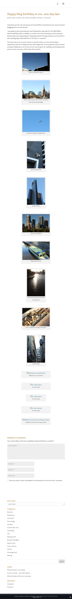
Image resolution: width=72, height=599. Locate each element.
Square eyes (11, 543)
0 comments (47, 18)
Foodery (10, 524)
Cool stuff (10, 518)
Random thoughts (30, 18)
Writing (39, 18)
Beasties (10, 512)
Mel (10, 18)
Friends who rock (12, 527)
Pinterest (10, 587)
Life (23, 18)
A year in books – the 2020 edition (18, 573)
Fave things (11, 521)
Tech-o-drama (11, 546)
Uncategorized (12, 552)
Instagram (10, 584)
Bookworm (10, 515)
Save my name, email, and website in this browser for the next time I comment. (36, 480)
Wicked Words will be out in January (19, 576)
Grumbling (10, 531)
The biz (9, 549)
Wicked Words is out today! (16, 570)
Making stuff (11, 537)
